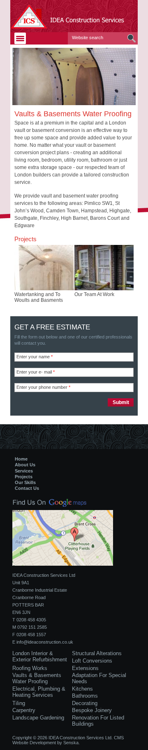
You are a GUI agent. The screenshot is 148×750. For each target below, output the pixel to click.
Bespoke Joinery (92, 710)
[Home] (74, 16)
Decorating (84, 703)
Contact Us (27, 488)
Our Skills (25, 482)
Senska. (71, 742)
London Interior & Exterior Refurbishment (39, 656)
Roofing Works (29, 668)
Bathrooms (85, 696)
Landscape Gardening (38, 718)
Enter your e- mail (35, 371)
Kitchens (82, 689)
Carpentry (23, 710)
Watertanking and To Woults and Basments (38, 297)
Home (21, 458)
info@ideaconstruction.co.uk (44, 641)
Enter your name (34, 356)
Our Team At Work (94, 294)
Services (24, 470)
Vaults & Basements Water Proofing (36, 678)
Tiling (18, 703)
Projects (23, 476)
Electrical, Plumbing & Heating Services (38, 692)
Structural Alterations (97, 653)
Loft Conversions (92, 661)
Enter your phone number (43, 387)
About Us (25, 464)
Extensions (85, 668)
